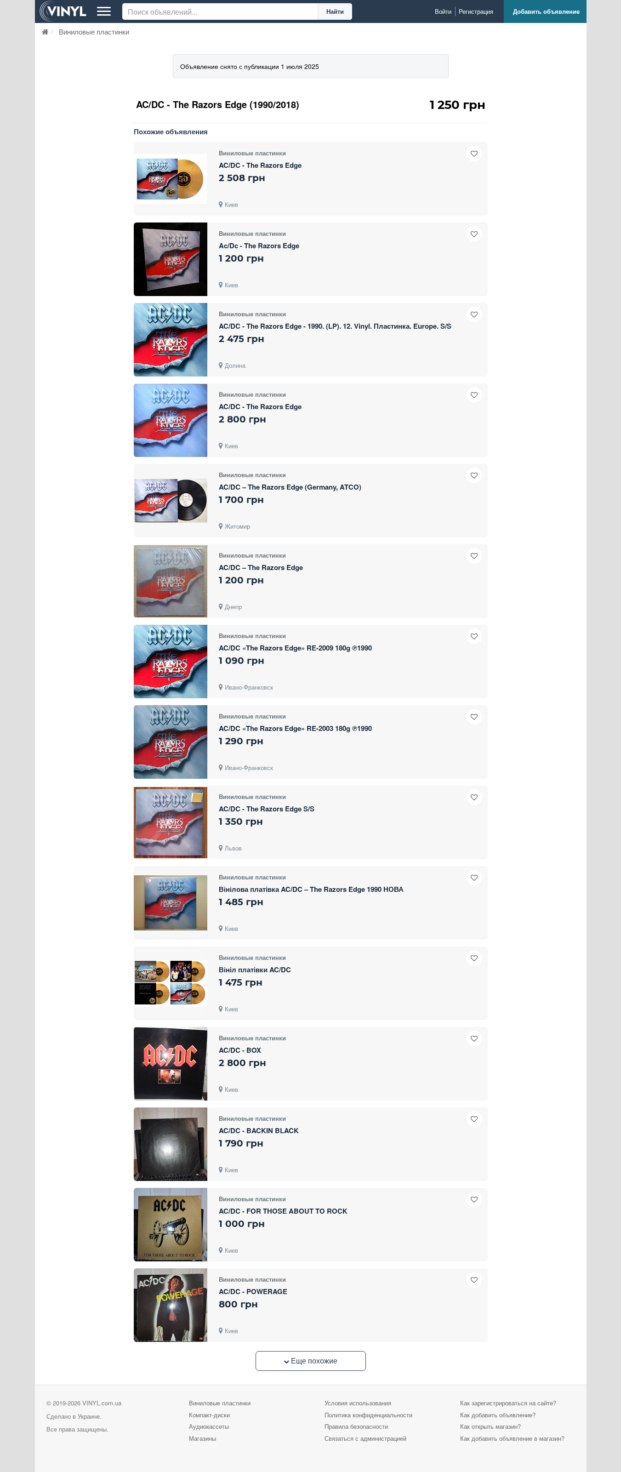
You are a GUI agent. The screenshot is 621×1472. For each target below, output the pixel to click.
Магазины (202, 1438)
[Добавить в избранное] (474, 153)
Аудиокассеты (209, 1426)
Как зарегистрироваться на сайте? (508, 1402)
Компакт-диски (209, 1414)
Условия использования (358, 1402)
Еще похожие (313, 1360)
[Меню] (103, 11)
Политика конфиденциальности (368, 1414)
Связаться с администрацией (365, 1438)
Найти (335, 11)
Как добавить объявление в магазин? (512, 1438)
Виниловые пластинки (220, 1402)
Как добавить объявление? (498, 1414)
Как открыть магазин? (490, 1426)
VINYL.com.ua (101, 1402)
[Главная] (45, 31)
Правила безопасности (356, 1426)
